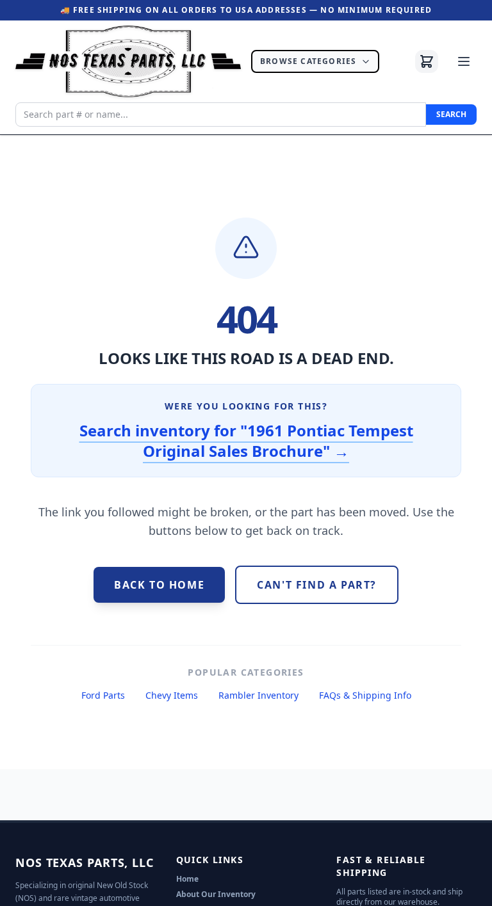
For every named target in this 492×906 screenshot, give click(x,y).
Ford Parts (103, 695)
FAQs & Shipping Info (365, 695)
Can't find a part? (317, 585)
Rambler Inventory (258, 695)
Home (187, 878)
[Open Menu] (464, 61)
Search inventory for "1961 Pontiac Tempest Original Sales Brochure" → (246, 440)
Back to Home (159, 585)
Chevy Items (171, 695)
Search (451, 114)
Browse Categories (308, 61)
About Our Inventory (216, 894)
